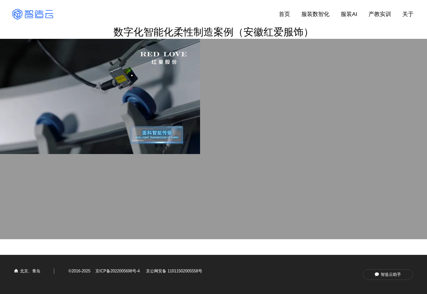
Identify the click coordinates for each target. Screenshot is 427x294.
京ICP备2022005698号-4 (117, 271)
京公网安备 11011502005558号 (174, 271)
